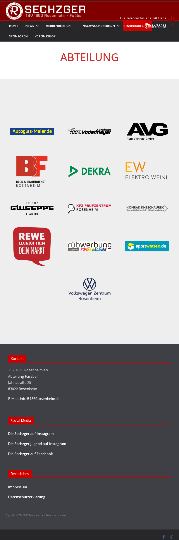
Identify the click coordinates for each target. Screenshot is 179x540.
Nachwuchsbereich (99, 26)
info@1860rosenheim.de (40, 398)
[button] (36, 26)
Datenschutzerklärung (26, 496)
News (29, 26)
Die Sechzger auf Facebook (30, 453)
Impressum (17, 487)
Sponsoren (18, 36)
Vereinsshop (45, 36)
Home (13, 26)
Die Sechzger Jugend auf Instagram (37, 443)
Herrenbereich (58, 26)
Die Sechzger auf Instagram (31, 433)
